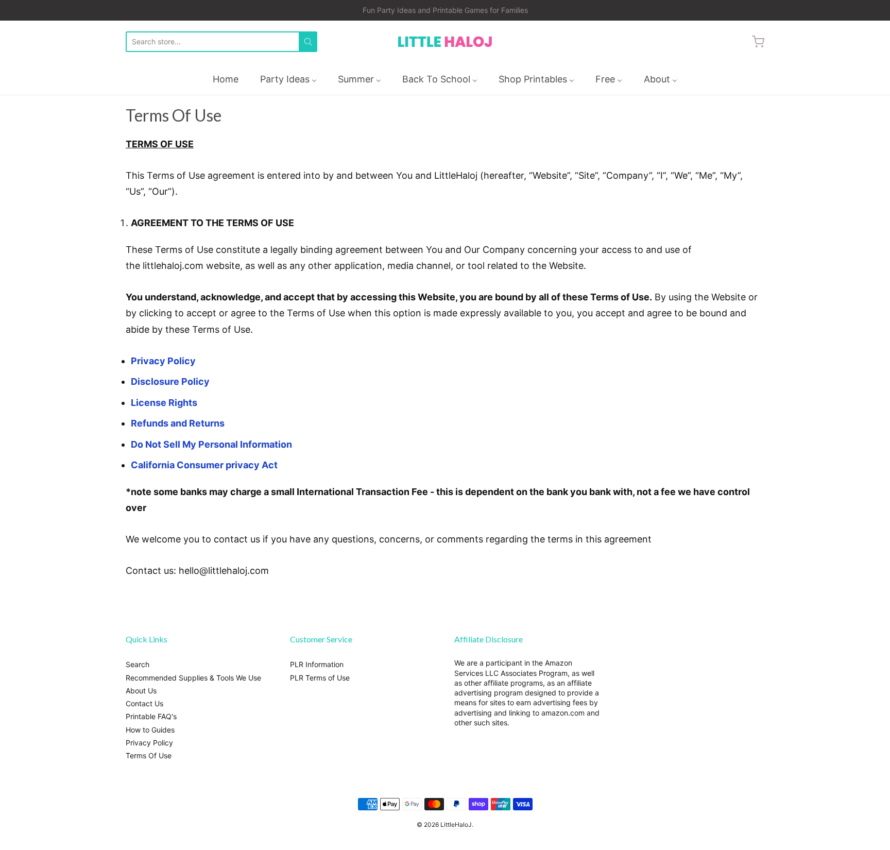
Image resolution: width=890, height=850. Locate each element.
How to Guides (150, 729)
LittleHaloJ (456, 824)
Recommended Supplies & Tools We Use (193, 677)
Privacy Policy (163, 360)
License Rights (164, 402)
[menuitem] (225, 79)
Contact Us (144, 703)
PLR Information (317, 664)
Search (137, 664)
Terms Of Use (149, 755)
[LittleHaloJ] (445, 42)
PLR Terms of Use (320, 677)
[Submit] (308, 41)
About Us (141, 690)
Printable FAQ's (151, 716)
